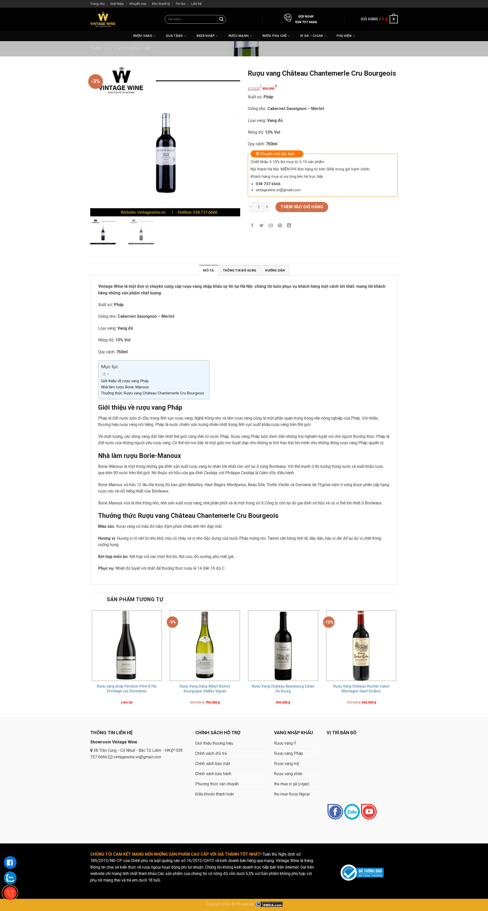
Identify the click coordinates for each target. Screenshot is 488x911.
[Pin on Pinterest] (280, 225)
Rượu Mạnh (238, 36)
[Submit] (221, 19)
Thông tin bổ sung (239, 270)
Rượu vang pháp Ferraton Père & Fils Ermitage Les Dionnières (127, 688)
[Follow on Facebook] (335, 812)
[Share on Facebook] (252, 225)
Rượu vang (142, 36)
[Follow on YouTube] (369, 812)
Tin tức (181, 4)
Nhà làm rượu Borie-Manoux (125, 387)
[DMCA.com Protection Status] (269, 904)
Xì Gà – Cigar (311, 36)
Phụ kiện (344, 36)
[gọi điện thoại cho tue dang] (10, 893)
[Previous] (90, 662)
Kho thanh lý (161, 4)
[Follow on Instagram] (352, 812)
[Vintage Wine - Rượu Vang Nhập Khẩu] (102, 19)
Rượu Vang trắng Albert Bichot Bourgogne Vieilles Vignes (205, 688)
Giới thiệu (117, 4)
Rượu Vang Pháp (135, 48)
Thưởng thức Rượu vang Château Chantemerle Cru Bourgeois (152, 393)
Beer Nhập (205, 36)
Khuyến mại (138, 4)
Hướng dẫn (275, 270)
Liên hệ (196, 4)
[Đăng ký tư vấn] (10, 862)
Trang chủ (97, 4)
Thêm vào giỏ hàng (302, 206)
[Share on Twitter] (261, 225)
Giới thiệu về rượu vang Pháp (125, 381)
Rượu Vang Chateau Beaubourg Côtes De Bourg (283, 688)
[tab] (208, 270)
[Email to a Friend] (271, 225)
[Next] (397, 662)
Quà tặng (174, 36)
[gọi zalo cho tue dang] (10, 877)
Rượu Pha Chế (274, 36)
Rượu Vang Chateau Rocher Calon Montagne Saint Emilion (361, 688)
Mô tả (208, 270)
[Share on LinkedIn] (289, 225)
